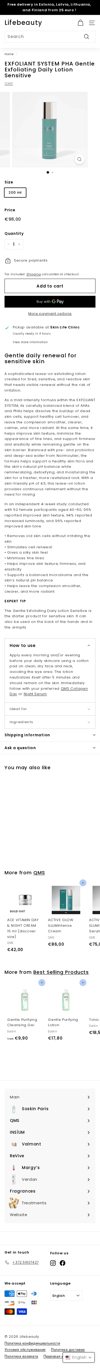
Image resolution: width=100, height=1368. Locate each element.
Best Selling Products (61, 972)
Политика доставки (68, 1349)
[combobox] (50, 37)
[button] (50, 645)
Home (9, 54)
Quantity (14, 233)
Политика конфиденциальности (32, 1343)
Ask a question (20, 747)
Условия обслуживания (25, 1349)
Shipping (33, 274)
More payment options (50, 313)
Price (10, 210)
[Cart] (80, 23)
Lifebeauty (23, 22)
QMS (9, 83)
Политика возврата (21, 1356)
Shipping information (27, 735)
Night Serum (35, 693)
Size (9, 182)
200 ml (15, 192)
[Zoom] (80, 159)
